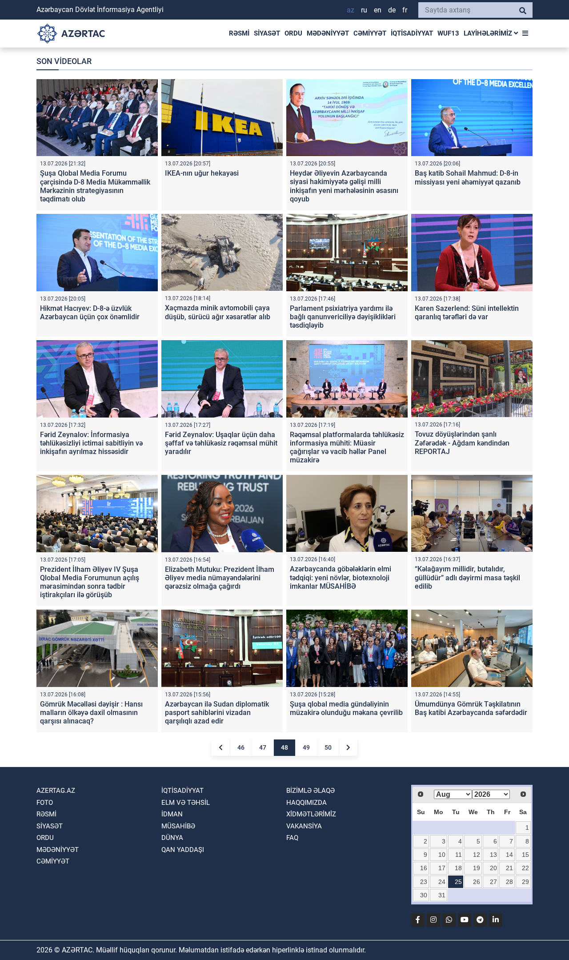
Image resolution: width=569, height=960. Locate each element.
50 (328, 747)
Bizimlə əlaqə (310, 791)
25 (458, 881)
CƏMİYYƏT (369, 33)
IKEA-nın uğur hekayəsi (202, 173)
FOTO (44, 803)
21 (509, 868)
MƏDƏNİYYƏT (328, 33)
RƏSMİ (239, 33)
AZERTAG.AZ (55, 791)
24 (441, 881)
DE (392, 10)
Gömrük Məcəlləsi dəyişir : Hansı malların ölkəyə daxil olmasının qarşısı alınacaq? (91, 712)
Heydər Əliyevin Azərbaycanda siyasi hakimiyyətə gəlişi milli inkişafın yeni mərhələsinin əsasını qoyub (344, 186)
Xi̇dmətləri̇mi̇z (311, 814)
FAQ (292, 838)
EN (377, 10)
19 (476, 868)
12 (476, 854)
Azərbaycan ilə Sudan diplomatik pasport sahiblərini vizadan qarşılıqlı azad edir (217, 712)
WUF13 (448, 33)
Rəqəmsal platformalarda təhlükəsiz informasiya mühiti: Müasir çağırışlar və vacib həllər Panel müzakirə (347, 447)
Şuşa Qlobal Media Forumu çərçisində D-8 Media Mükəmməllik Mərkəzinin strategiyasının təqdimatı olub (95, 186)
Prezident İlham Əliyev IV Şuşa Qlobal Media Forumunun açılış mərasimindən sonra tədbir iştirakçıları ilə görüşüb (89, 582)
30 (423, 895)
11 (458, 854)
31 (441, 895)
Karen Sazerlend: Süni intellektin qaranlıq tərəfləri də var (467, 312)
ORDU (293, 33)
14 (509, 854)
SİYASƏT (267, 33)
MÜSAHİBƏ (178, 826)
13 (493, 854)
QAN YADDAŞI (182, 850)
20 (493, 868)
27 (493, 881)
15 (525, 854)
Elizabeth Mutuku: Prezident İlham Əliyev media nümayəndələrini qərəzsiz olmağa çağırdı (219, 577)
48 (284, 747)
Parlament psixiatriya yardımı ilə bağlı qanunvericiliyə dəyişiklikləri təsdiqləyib (343, 316)
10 (441, 854)
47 (262, 747)
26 (476, 881)
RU (364, 10)
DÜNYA (172, 838)
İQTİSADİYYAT (412, 33)
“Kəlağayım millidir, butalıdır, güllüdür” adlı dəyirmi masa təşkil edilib (467, 577)
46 (240, 747)
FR (404, 10)
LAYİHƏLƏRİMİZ (489, 33)
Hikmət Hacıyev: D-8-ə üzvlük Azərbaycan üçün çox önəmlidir (90, 312)
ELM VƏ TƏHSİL (185, 803)
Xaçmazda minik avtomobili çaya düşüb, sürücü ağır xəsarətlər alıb (217, 312)
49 (306, 747)
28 (509, 881)
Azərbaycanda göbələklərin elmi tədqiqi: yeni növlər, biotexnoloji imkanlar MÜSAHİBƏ (340, 577)
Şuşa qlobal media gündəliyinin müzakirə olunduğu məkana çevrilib (346, 708)
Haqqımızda (306, 803)
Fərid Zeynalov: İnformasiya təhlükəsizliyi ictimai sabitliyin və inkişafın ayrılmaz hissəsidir (91, 443)
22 (525, 868)
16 (423, 868)
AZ (350, 10)
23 (423, 881)
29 (525, 881)
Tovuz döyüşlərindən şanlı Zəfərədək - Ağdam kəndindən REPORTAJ (462, 442)
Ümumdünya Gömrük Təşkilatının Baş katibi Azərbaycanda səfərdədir (471, 708)
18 (458, 868)
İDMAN (172, 814)
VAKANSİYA (304, 826)
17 (441, 868)
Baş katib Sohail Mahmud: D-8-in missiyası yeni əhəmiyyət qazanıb (468, 177)
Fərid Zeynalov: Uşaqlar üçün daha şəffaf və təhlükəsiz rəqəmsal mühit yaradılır (221, 443)
